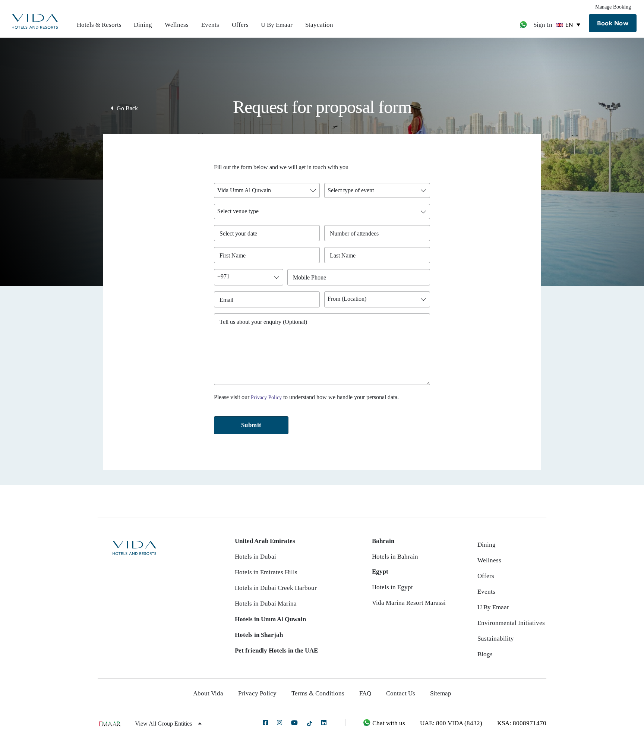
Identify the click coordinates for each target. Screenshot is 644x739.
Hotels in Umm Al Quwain (270, 619)
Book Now (612, 23)
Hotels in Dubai (255, 556)
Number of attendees (356, 233)
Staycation (319, 24)
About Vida (208, 693)
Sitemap (440, 693)
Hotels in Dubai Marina (266, 603)
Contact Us (400, 693)
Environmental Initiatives (511, 622)
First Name (234, 255)
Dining (143, 24)
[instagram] (279, 723)
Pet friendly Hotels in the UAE (276, 650)
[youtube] (294, 723)
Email (228, 300)
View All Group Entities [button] (164, 723)
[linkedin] (323, 723)
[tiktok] (309, 723)
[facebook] (265, 723)
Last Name (344, 255)
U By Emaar (277, 24)
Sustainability (495, 638)
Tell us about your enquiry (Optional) (263, 322)
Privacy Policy (266, 397)
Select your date (238, 233)
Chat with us (388, 723)
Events (210, 24)
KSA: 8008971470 (521, 723)
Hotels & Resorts (99, 24)
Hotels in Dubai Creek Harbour (276, 587)
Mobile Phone (311, 277)
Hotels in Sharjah (259, 634)
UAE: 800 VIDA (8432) (451, 723)
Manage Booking (613, 7)
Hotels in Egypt (392, 587)
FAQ (365, 693)
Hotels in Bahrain (395, 556)
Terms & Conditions (317, 693)
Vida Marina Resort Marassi (409, 602)
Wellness (177, 24)
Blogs (485, 654)
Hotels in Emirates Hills (266, 572)
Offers (240, 24)
